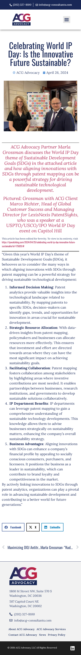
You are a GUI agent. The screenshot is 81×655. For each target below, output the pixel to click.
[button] (66, 19)
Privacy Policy (56, 634)
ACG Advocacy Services (51, 629)
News (42, 634)
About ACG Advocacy (21, 629)
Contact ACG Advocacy (22, 634)
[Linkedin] (72, 648)
